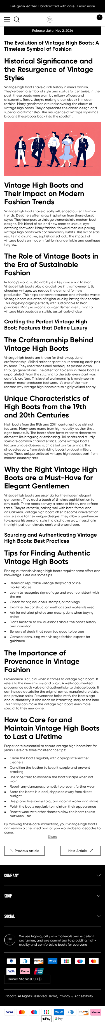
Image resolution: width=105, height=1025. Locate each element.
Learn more (86, 6)
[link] (18, 19)
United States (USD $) (24, 979)
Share (52, 837)
